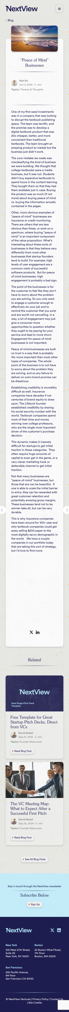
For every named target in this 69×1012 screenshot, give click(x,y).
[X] (31, 632)
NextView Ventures (20, 999)
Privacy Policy (40, 999)
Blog (10, 20)
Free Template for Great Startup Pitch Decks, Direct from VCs (34, 722)
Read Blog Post (23, 751)
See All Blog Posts (35, 859)
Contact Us (56, 999)
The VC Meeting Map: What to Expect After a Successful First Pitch (30, 809)
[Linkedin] (37, 632)
